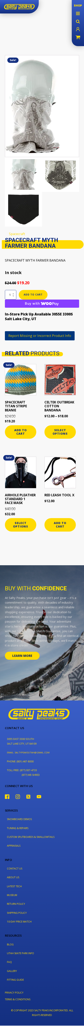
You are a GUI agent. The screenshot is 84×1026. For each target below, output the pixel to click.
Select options (60, 431)
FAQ (9, 962)
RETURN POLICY (16, 904)
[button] (78, 13)
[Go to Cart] (77, 38)
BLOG (10, 944)
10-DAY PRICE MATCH (19, 921)
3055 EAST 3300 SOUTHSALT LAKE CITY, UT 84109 (21, 741)
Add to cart (33, 294)
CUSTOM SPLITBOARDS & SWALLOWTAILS (30, 837)
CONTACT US (14, 868)
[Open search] (78, 21)
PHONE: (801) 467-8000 (20, 761)
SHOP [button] (78, 5)
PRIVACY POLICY (14, 992)
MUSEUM (12, 895)
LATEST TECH (14, 886)
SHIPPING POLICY (17, 913)
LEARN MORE (22, 656)
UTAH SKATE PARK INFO (20, 953)
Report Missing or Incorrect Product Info (39, 335)
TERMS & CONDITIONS (17, 999)
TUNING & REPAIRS (17, 828)
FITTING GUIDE (15, 980)
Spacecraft (17, 234)
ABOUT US (13, 877)
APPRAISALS (13, 845)
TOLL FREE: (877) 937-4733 (22, 770)
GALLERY (12, 971)
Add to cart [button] (20, 431)
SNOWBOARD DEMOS (19, 819)
